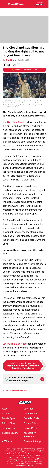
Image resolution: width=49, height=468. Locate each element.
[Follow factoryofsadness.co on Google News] (42, 379)
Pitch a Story (8, 423)
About (5, 408)
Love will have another (14, 343)
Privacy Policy (31, 423)
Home (5, 390)
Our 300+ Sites (31, 413)
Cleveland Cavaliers (18, 390)
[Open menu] (4, 3)
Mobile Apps (8, 418)
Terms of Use (9, 428)
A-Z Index (7, 441)
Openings (28, 408)
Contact (6, 413)
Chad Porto (11, 60)
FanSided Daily (31, 418)
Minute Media (15, 448)
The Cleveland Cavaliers (15, 122)
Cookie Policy (30, 428)
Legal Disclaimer (10, 432)
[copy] (18, 65)
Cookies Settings (32, 441)
